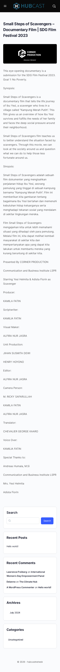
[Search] (54, 6)
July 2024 (15, 612)
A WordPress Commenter (20, 587)
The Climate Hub (28, 581)
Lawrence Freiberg (17, 571)
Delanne (11, 581)
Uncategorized (15, 639)
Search (12, 512)
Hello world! (12, 546)
